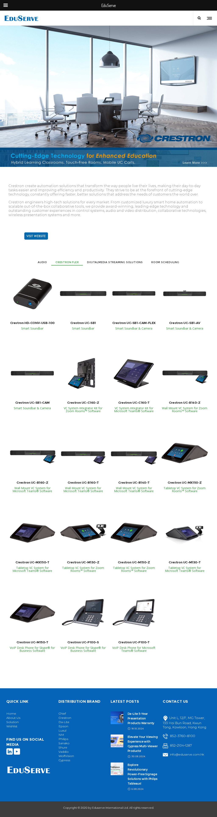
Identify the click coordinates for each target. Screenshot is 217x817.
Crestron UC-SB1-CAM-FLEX (134, 323)
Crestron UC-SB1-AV (184, 323)
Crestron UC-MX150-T (32, 562)
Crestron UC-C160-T (134, 403)
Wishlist (11, 726)
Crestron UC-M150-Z (134, 562)
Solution (12, 722)
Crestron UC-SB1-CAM (32, 403)
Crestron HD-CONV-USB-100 (32, 323)
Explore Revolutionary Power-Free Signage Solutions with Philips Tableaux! (142, 774)
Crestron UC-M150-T (32, 642)
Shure (62, 747)
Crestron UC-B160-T (83, 482)
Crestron (64, 718)
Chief (62, 713)
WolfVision (66, 756)
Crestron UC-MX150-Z (185, 482)
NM (61, 735)
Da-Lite (63, 722)
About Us (13, 718)
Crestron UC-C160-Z (83, 403)
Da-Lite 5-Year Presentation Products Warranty (141, 718)
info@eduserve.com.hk (187, 754)
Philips (63, 739)
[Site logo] (22, 18)
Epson (63, 726)
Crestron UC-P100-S (83, 642)
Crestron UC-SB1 (83, 323)
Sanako (64, 743)
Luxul (62, 730)
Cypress (64, 760)
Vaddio (63, 752)
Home (11, 713)
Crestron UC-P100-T (134, 642)
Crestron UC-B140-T (133, 482)
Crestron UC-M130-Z (83, 562)
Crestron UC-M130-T (184, 562)
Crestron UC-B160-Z (32, 482)
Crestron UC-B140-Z (184, 403)
